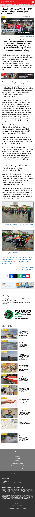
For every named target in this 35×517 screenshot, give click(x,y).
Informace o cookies (17, 463)
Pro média (17, 458)
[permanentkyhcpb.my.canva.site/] (17, 314)
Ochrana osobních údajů (17, 466)
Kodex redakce (17, 452)
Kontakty (17, 460)
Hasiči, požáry (5, 6)
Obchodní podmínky (17, 468)
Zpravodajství (4, 4)
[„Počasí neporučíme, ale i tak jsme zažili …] (17, 212)
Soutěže (17, 454)
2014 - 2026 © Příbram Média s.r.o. (17, 504)
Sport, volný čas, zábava (27, 4)
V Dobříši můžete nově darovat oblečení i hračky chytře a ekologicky (16, 302)
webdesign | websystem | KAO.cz (17, 508)
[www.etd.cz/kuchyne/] (17, 76)
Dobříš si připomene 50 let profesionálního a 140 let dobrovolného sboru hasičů (15, 299)
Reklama (17, 456)
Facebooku (12, 261)
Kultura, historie (14, 4)
